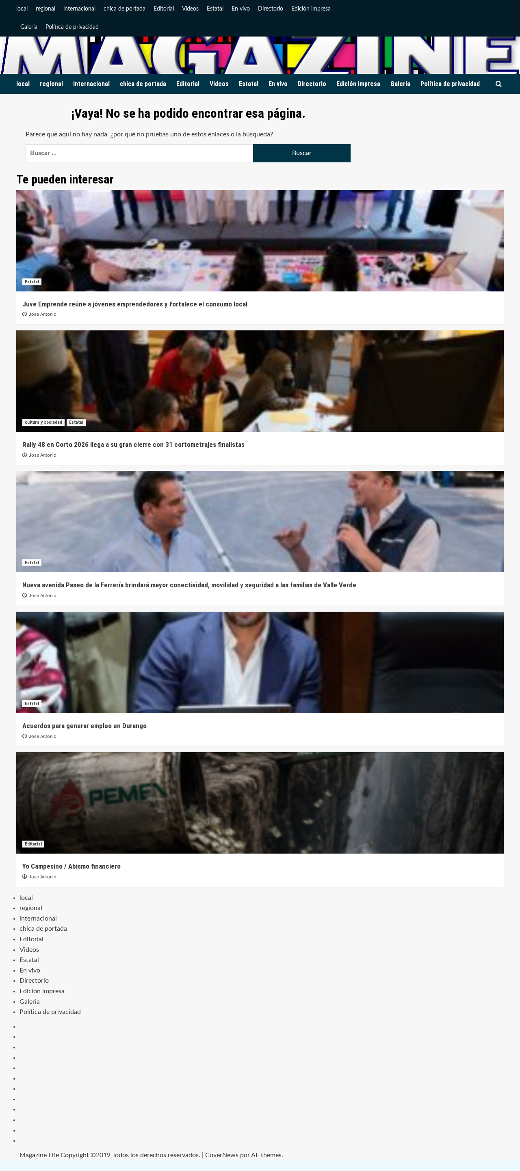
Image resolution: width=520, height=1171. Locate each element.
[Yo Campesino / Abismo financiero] (260, 803)
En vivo (241, 9)
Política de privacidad (72, 27)
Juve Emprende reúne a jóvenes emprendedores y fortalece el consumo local (134, 304)
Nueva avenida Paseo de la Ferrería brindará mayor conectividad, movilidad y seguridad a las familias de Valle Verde (189, 585)
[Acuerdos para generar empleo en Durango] (260, 662)
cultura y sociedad (43, 422)
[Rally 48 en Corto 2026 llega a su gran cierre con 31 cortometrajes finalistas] (260, 381)
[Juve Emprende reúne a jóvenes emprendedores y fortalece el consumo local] (260, 240)
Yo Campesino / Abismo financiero (71, 866)
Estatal (215, 9)
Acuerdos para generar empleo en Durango (84, 726)
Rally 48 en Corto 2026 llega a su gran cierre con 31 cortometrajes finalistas (133, 444)
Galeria (28, 27)
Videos (190, 9)
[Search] (499, 84)
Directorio (270, 9)
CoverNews (221, 1155)
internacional (79, 9)
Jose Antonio (42, 314)
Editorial (164, 9)
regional (45, 9)
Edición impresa (311, 9)
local (22, 9)
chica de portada (124, 9)
